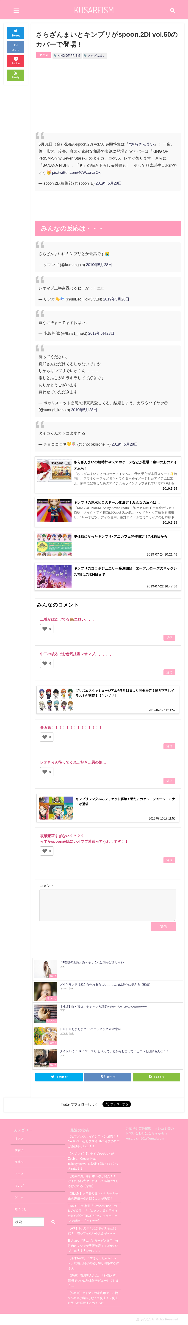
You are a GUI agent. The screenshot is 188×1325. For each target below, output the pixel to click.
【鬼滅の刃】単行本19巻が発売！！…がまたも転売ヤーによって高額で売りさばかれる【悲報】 (93, 1181)
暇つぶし (21, 1209)
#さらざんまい (141, 144)
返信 (169, 637)
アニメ (43, 54)
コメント (46, 885)
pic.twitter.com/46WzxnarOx (76, 172)
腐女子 (19, 1150)
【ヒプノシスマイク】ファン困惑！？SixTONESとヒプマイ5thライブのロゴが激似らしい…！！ (94, 1141)
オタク (19, 1138)
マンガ (19, 1185)
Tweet (16, 35)
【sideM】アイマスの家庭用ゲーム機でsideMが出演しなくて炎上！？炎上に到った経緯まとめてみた (93, 1297)
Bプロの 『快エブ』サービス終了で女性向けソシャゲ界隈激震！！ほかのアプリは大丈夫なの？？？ (93, 1245)
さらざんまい (97, 55)
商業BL (19, 1161)
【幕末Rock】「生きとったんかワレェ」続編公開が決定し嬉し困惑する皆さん (93, 1263)
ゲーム (19, 1197)
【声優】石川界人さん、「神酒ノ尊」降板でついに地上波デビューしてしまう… (93, 1280)
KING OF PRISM (69, 55)
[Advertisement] (71, 99)
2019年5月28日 (109, 183)
